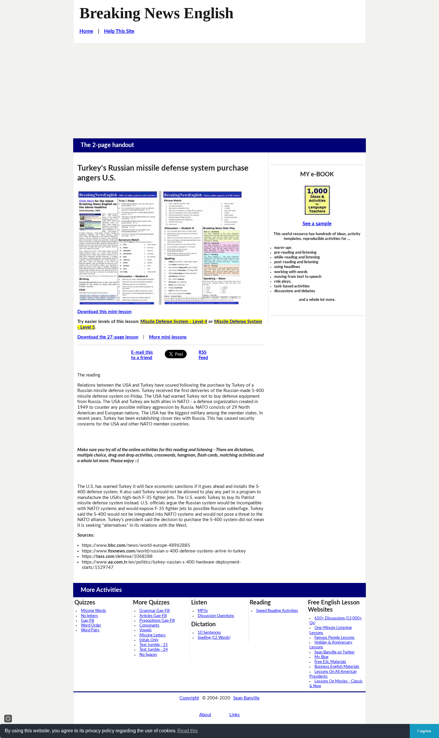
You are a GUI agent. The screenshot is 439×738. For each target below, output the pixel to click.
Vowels (145, 630)
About (205, 715)
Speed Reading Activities (277, 611)
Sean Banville (246, 698)
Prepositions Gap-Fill (157, 621)
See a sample (317, 223)
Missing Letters (152, 635)
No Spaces (148, 655)
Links (234, 715)
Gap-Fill (87, 621)
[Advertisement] (219, 88)
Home (86, 31)
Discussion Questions (216, 616)
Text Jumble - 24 (153, 650)
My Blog (321, 657)
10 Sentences (209, 633)
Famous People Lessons (334, 638)
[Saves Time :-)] (317, 199)
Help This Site (119, 31)
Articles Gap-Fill (153, 616)
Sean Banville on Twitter (334, 652)
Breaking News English (156, 13)
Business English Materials (336, 667)
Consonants (149, 625)
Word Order (91, 625)
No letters (89, 616)
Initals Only (149, 640)
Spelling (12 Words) (214, 638)
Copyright (189, 698)
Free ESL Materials (330, 662)
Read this (187, 730)
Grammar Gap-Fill (154, 611)
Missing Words (93, 611)
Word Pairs (90, 630)
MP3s (203, 611)
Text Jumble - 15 (153, 645)
